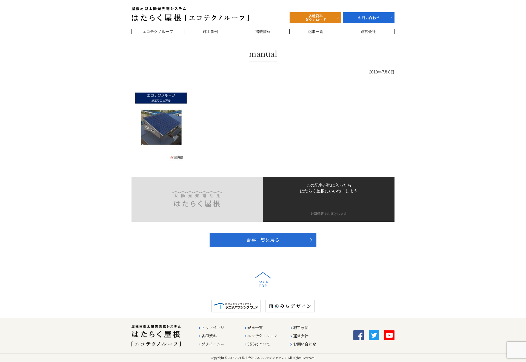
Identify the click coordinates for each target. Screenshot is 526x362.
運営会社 (368, 31)
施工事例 (210, 31)
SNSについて (258, 344)
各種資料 (209, 335)
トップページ (212, 327)
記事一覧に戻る (263, 239)
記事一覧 (315, 31)
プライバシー (212, 344)
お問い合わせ (304, 344)
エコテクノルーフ (157, 31)
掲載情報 (263, 31)
